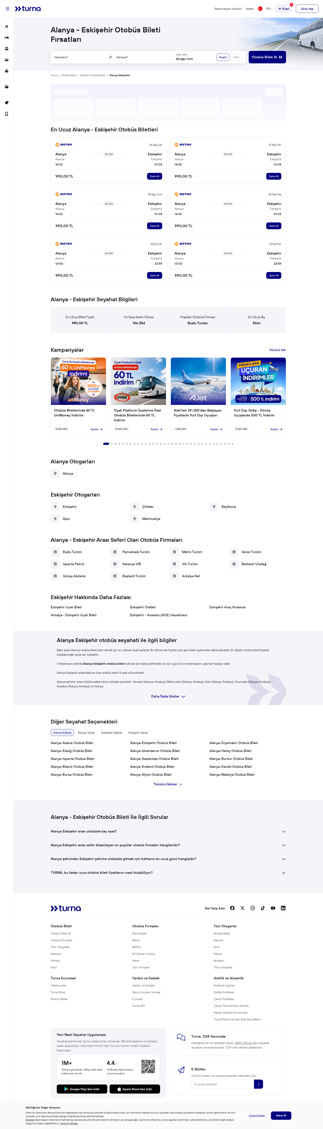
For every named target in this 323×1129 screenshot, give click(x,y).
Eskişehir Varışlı (138, 732)
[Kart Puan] (6, 87)
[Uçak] (6, 27)
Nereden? (61, 57)
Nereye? (122, 57)
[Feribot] (6, 71)
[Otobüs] (6, 49)
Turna (54, 75)
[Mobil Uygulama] (6, 114)
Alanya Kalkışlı (62, 732)
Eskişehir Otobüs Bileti (93, 75)
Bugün (223, 57)
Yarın (236, 57)
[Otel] (6, 38)
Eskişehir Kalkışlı (111, 732)
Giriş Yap (307, 9)
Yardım (249, 9)
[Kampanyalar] (6, 103)
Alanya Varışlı (86, 732)
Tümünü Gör (277, 350)
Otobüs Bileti (68, 75)
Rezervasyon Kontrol (228, 9)
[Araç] (6, 60)
